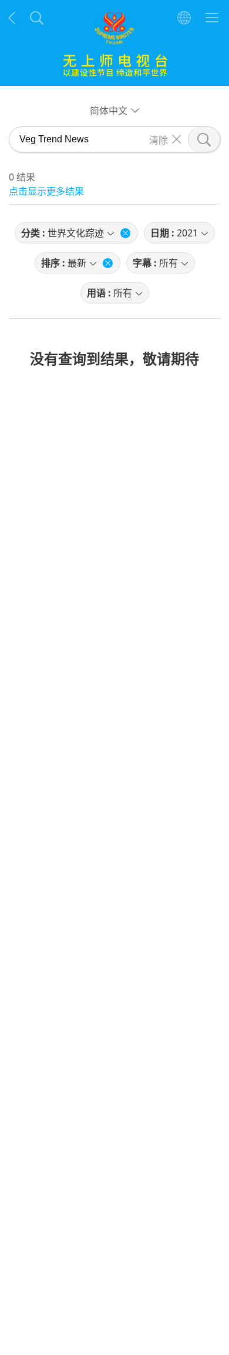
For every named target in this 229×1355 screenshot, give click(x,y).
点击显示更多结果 (46, 191)
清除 (158, 139)
